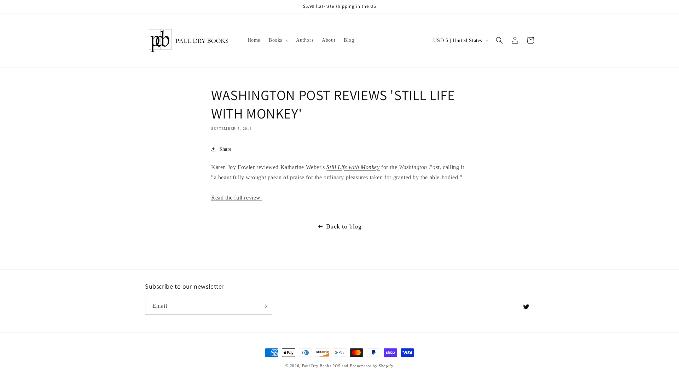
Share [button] (225, 149)
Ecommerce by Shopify (372, 366)
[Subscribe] (264, 306)
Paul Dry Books (316, 366)
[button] (278, 40)
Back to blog (343, 226)
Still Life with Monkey (352, 167)
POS (336, 366)
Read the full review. (236, 198)
